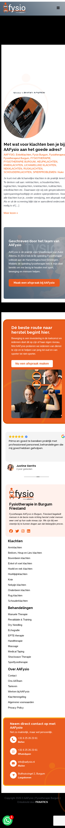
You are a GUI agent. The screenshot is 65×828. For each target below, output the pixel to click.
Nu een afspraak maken (32, 363)
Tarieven (12, 686)
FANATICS (42, 802)
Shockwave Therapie (19, 657)
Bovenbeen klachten (19, 558)
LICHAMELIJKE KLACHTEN (40, 165)
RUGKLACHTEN (33, 168)
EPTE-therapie (16, 635)
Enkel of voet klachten (20, 563)
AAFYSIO (9, 154)
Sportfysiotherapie (18, 662)
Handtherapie (15, 641)
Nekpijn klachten (17, 585)
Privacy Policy (16, 707)
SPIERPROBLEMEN (44, 172)
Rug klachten (15, 595)
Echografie (14, 630)
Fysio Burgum (40, 154)
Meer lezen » (11, 212)
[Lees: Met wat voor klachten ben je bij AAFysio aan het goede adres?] (24, 117)
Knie (10, 579)
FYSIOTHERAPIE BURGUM (20, 161)
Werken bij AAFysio (18, 691)
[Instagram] (22, 531)
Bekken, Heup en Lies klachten (25, 553)
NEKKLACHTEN (13, 168)
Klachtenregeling (17, 697)
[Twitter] (17, 531)
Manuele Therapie (18, 614)
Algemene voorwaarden (21, 702)
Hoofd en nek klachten (20, 568)
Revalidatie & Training (20, 619)
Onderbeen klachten (19, 590)
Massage (13, 646)
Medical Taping (16, 651)
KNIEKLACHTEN (13, 165)
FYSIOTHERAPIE (40, 158)
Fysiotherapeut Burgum (16, 158)
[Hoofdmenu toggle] (58, 7)
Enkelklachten (23, 154)
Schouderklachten (18, 601)
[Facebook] (11, 531)
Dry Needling (15, 625)
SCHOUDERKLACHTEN (18, 172)
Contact (12, 675)
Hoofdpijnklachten (17, 574)
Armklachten (15, 547)
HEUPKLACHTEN (47, 161)
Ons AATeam (15, 681)
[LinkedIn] (28, 531)
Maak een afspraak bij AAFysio (34, 282)
